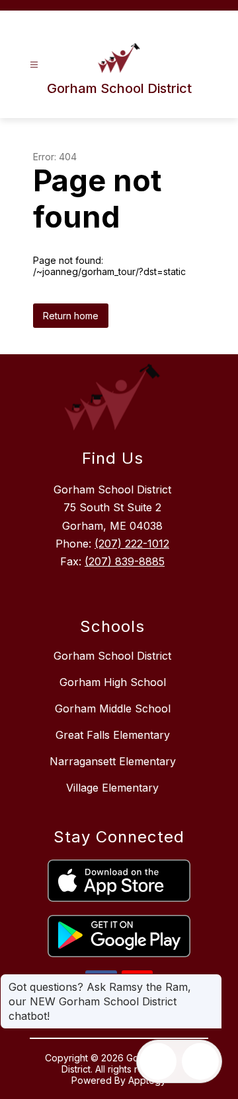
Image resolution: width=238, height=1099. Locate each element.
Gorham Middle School (113, 708)
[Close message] (212, 980)
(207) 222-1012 (132, 543)
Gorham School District (112, 655)
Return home (71, 315)
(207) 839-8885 (125, 561)
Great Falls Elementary (113, 734)
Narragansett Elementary (113, 761)
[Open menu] (34, 65)
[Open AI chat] (200, 1061)
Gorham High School (113, 682)
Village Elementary (112, 787)
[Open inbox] (158, 1061)
